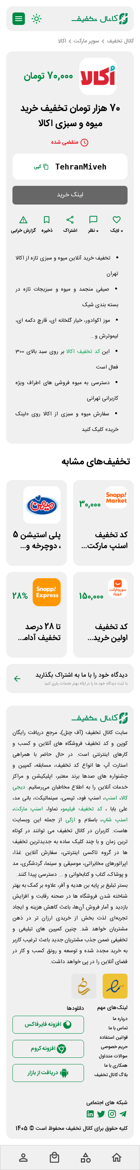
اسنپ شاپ (115, 820)
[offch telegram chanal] (123, 1114)
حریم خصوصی (114, 1047)
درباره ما (120, 1019)
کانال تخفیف (79, 1128)
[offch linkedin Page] (90, 1114)
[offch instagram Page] (112, 1114)
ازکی (70, 820)
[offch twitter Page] (101, 1114)
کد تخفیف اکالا (83, 351)
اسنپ (111, 798)
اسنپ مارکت (28, 809)
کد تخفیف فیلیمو (82, 809)
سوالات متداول (113, 1056)
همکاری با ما (116, 1065)
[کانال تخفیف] (100, 18)
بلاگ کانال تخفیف (111, 1075)
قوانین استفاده (114, 1037)
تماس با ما (118, 1028)
